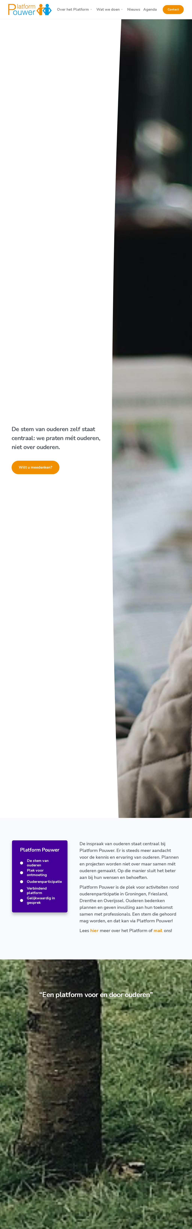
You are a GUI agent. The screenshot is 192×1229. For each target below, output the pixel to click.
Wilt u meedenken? (35, 467)
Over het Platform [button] (73, 9)
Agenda (150, 9)
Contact (173, 9)
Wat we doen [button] (108, 9)
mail (159, 931)
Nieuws (133, 9)
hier (95, 931)
